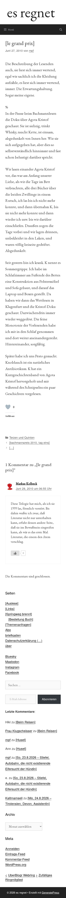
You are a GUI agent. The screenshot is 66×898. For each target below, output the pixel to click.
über (8, 645)
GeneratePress (50, 892)
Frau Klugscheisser (18, 730)
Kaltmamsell (14, 798)
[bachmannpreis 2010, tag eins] (29, 442)
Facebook (12, 672)
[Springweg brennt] (18, 614)
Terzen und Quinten (21, 437)
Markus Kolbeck (26, 484)
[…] (11, 447)
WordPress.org (15, 864)
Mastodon (12, 661)
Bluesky (10, 656)
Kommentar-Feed (17, 859)
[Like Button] (8, 407)
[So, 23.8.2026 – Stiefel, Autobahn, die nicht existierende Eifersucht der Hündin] (27, 763)
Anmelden (12, 848)
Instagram (12, 667)
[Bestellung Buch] (20, 619)
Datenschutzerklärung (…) (23, 640)
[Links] (9, 608)
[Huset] (21, 739)
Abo (8, 629)
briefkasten (13, 635)
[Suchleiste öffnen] (61, 29)
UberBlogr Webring (21, 875)
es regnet (31, 12)
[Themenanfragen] (18, 624)
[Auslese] (11, 603)
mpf (8, 739)
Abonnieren (49, 699)
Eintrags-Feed (15, 854)
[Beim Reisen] (25, 722)
